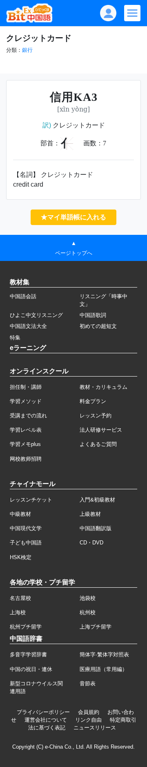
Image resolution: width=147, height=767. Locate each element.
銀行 (27, 50)
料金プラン (93, 401)
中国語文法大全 (28, 326)
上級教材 (90, 514)
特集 (15, 337)
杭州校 (88, 612)
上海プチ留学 (95, 627)
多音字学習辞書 (28, 654)
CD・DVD (91, 543)
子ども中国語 (26, 543)
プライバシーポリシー (43, 712)
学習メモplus (25, 444)
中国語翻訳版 (95, 528)
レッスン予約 (95, 415)
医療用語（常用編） (103, 669)
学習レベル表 (26, 430)
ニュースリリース (95, 728)
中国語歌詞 (93, 315)
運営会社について (45, 720)
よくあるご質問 (98, 444)
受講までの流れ (28, 415)
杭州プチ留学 (26, 627)
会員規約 (88, 712)
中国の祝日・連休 (31, 669)
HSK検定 (20, 557)
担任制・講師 (26, 387)
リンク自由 (88, 720)
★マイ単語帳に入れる (73, 217)
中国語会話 (23, 296)
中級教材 (20, 514)
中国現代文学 (26, 528)
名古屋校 (20, 598)
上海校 (18, 612)
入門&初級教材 (97, 500)
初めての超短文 (98, 326)
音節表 (88, 683)
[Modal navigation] (132, 13)
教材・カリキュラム (103, 387)
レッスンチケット (31, 500)
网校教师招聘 (26, 459)
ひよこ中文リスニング (36, 315)
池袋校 (88, 598)
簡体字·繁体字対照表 (104, 654)
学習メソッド (26, 401)
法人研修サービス (101, 430)
